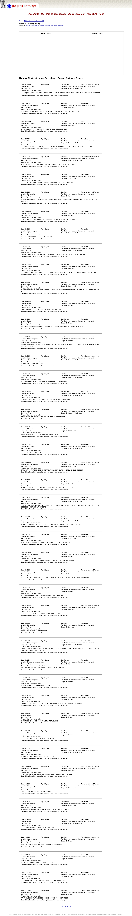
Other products (49, 25)
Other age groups (38, 25)
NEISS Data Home (30, 21)
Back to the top (66, 906)
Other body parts (59, 25)
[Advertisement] (10, 58)
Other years (29, 25)
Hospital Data (40, 21)
